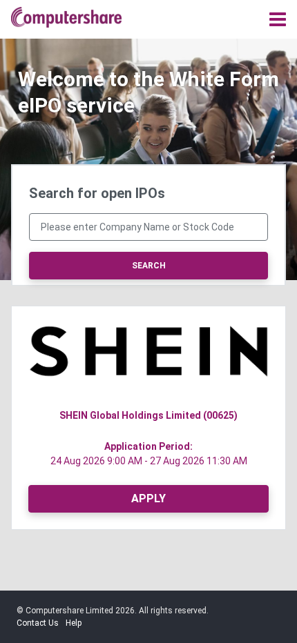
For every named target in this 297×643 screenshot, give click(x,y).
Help (74, 623)
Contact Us (38, 623)
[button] (148, 415)
